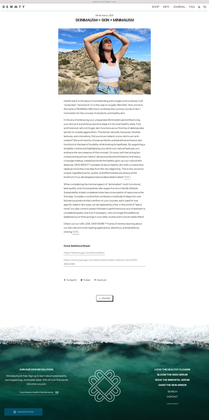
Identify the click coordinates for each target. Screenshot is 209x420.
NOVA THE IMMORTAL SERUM (172, 379)
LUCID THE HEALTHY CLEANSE (172, 369)
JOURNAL (179, 6)
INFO (166, 6)
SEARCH (172, 391)
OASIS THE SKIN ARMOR (172, 385)
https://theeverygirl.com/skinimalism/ (84, 252)
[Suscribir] (56, 392)
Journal (105, 298)
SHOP (155, 6)
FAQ (192, 6)
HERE (127, 177)
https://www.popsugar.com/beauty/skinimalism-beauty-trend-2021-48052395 (101, 261)
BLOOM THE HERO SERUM (172, 374)
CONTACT (172, 396)
